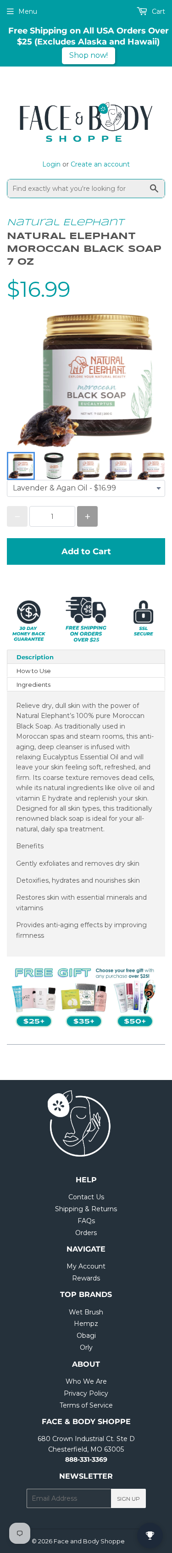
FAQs (86, 1221)
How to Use (34, 670)
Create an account (100, 164)
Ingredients (33, 684)
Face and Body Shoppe (89, 1541)
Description (35, 657)
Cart (157, 11)
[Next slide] (152, 466)
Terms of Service (86, 1405)
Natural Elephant (65, 222)
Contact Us (86, 1197)
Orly (86, 1347)
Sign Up (128, 1498)
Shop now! (88, 55)
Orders (86, 1233)
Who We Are (86, 1381)
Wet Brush (86, 1312)
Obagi (86, 1335)
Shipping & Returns (86, 1209)
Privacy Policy (86, 1393)
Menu (27, 11)
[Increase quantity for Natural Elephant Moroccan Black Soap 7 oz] (87, 516)
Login (51, 164)
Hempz (86, 1323)
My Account (86, 1266)
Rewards (86, 1278)
